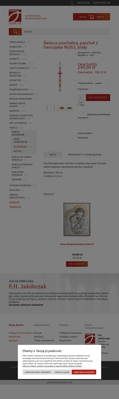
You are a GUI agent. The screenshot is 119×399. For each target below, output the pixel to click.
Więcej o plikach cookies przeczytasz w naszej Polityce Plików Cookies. (52, 366)
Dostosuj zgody (62, 372)
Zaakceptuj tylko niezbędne (38, 372)
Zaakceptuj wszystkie (84, 372)
